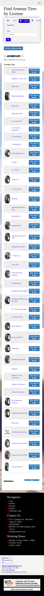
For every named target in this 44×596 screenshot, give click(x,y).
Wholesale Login (15, 511)
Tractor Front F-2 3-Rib (19, 443)
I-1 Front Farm (16, 189)
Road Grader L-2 (17, 326)
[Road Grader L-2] (7, 326)
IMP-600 (15, 199)
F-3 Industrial (16, 144)
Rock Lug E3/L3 (17, 337)
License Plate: (10, 25)
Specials (12, 506)
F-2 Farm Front (17, 137)
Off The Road (16, 283)
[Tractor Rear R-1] (6, 467)
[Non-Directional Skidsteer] (7, 274)
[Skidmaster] (7, 348)
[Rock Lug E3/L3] (7, 337)
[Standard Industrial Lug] (7, 413)
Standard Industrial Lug (19, 413)
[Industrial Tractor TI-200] (7, 237)
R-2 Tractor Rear (17, 317)
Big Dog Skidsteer (18, 96)
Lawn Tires (15, 264)
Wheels (12, 503)
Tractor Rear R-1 (17, 467)
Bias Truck (15, 86)
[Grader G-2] (7, 179)
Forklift (14, 162)
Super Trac (15, 423)
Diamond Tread (17, 113)
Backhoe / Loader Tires (19, 79)
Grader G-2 (15, 179)
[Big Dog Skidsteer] (7, 96)
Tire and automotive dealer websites (28, 584)
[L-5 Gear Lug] (7, 255)
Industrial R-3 (16, 216)
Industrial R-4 (16, 225)
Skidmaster (15, 348)
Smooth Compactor (18, 392)
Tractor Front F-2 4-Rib (19, 455)
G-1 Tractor (15, 170)
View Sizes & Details (34, 71)
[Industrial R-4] (7, 225)
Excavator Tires (17, 121)
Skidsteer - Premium (18, 384)
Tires (11, 501)
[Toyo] (25, 480)
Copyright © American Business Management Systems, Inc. (22, 593)
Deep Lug (15, 106)
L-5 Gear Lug (16, 256)
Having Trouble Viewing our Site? (22, 589)
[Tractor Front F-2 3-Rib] (7, 443)
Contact (12, 508)
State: (8, 31)
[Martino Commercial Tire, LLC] (7, 560)
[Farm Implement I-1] (7, 153)
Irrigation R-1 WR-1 (18, 247)
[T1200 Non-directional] (7, 432)
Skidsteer (15, 369)
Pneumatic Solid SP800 (19, 291)
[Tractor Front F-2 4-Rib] (7, 455)
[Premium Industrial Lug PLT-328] (7, 300)
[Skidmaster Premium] (7, 359)
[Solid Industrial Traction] (7, 401)
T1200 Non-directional (19, 432)
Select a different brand (14, 48)
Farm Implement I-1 (18, 153)
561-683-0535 (10, 570)
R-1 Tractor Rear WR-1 (19, 309)
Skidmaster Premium (18, 359)
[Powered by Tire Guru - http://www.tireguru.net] (9, 583)
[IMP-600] (7, 199)
